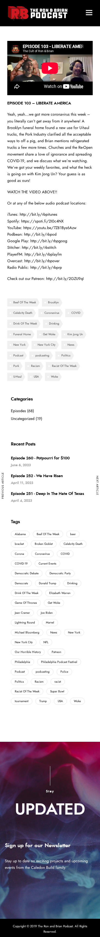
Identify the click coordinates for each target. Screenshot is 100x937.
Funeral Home (22, 334)
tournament (21, 701)
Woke (54, 376)
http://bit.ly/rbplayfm (43, 254)
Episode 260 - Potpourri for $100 (40, 458)
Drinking (54, 323)
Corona (19, 553)
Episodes (18, 411)
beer (73, 534)
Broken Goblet (44, 543)
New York (19, 344)
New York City (46, 344)
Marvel (50, 622)
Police (64, 671)
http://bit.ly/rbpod (40, 234)
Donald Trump (47, 583)
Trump (43, 701)
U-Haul (17, 376)
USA (36, 376)
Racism (35, 365)
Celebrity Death (22, 312)
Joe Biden (47, 612)
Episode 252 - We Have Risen (37, 476)
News (70, 344)
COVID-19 (21, 563)
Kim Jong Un (75, 334)
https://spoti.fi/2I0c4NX (42, 221)
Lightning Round (25, 622)
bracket (19, 543)
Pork (16, 365)
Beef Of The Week (24, 302)
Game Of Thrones (26, 602)
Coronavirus (51, 312)
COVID (75, 312)
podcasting (42, 355)
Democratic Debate (27, 573)
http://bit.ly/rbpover (41, 261)
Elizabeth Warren (59, 593)
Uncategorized (22, 419)
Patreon (56, 651)
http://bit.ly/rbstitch (39, 248)
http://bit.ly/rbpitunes (38, 214)
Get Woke (49, 334)
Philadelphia (22, 661)
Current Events (47, 563)
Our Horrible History (28, 651)
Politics (65, 355)
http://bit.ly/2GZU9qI (65, 279)
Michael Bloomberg (27, 632)
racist (57, 681)
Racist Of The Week (64, 365)
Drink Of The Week (25, 323)
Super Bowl (57, 691)
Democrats (21, 583)
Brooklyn (53, 302)
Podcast (18, 355)
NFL (45, 642)
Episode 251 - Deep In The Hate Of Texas (47, 494)
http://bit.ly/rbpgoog (48, 241)
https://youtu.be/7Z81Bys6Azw (49, 228)
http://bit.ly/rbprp (46, 267)
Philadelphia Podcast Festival (59, 661)
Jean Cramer (22, 612)
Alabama (20, 534)
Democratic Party (60, 573)
